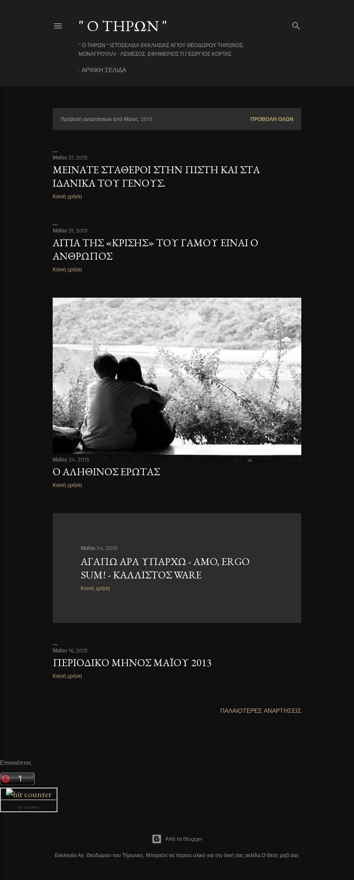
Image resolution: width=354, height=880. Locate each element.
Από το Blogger (184, 839)
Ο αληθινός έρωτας (106, 471)
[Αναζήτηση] (296, 24)
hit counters (28, 807)
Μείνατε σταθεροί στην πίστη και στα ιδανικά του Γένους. (156, 176)
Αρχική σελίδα (104, 70)
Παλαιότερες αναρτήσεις (260, 711)
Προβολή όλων (272, 119)
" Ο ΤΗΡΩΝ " (123, 26)
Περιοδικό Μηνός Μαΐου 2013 (132, 662)
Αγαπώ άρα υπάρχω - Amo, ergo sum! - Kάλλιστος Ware (165, 568)
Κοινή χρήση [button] (67, 196)
